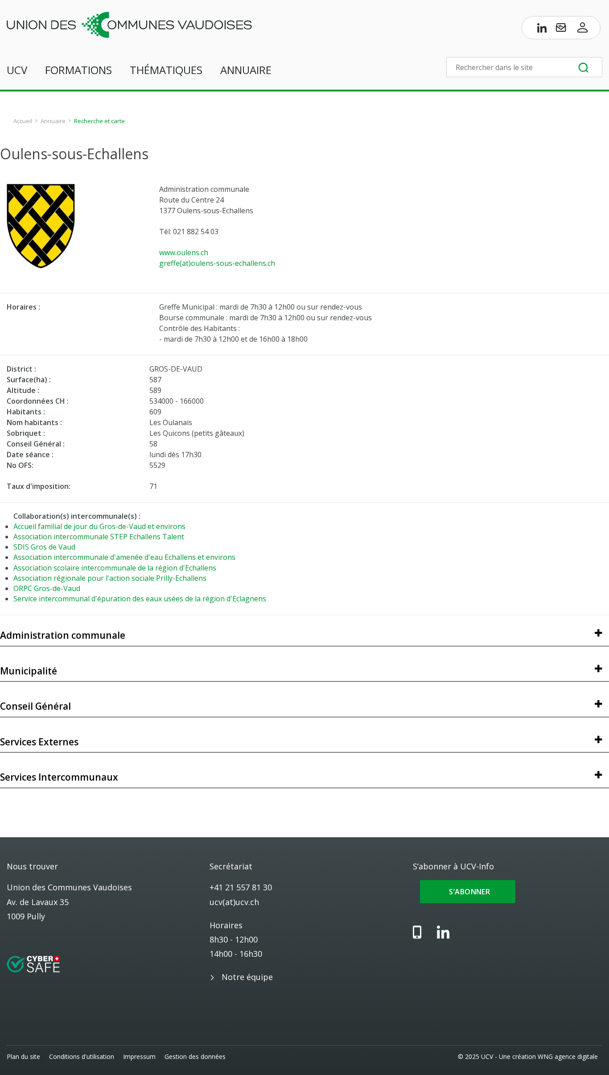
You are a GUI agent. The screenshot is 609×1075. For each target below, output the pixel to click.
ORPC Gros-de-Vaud (46, 588)
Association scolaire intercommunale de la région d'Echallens (114, 568)
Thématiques (166, 69)
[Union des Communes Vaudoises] (129, 24)
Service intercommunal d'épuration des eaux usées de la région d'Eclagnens (139, 599)
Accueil (22, 121)
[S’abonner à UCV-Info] (561, 29)
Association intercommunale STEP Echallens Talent (98, 537)
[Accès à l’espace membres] (582, 29)
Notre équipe (247, 977)
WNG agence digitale (568, 1056)
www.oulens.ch (183, 252)
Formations (78, 69)
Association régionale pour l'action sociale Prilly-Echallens (109, 578)
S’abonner (467, 892)
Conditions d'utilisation (81, 1056)
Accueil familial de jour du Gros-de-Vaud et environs (99, 526)
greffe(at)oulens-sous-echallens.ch (217, 263)
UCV (17, 69)
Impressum (139, 1056)
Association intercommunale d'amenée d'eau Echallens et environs (124, 557)
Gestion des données (195, 1056)
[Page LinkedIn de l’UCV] (542, 29)
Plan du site (23, 1056)
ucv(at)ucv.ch (234, 902)
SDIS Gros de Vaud (44, 547)
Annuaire (246, 69)
